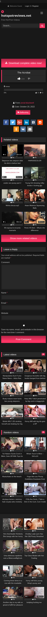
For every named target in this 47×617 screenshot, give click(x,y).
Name (4, 293)
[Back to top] (39, 610)
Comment (5, 262)
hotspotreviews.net (16, 15)
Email (4, 303)
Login (27, 6)
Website (4, 313)
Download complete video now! (25, 63)
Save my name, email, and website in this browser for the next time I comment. (22, 331)
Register (35, 6)
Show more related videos (23, 238)
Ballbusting (24, 112)
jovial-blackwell (27, 103)
